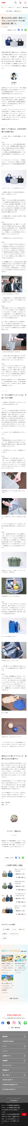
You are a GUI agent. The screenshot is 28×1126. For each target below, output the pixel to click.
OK (24, 1114)
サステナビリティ (7, 1065)
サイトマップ (10, 1098)
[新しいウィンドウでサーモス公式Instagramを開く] (14, 1022)
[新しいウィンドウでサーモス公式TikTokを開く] (8, 1022)
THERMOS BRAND (8, 1041)
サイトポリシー (17, 1098)
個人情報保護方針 (14, 1100)
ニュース (4, 1051)
